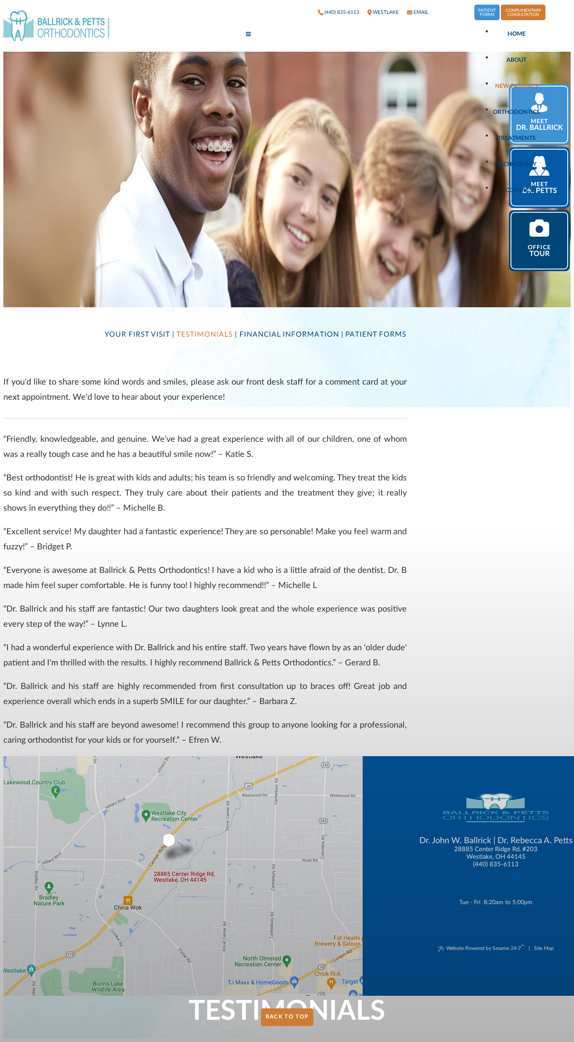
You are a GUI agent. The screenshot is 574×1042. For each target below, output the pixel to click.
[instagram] (464, 12)
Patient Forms (487, 12)
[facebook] (438, 12)
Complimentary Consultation (523, 12)
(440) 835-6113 (341, 12)
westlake (386, 12)
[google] (451, 12)
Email (420, 12)
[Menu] (248, 34)
